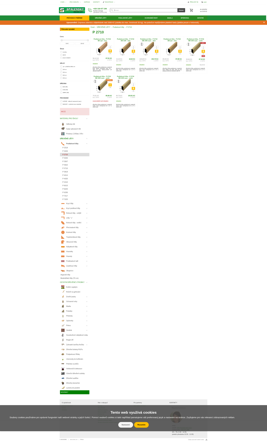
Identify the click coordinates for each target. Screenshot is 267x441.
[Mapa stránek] (206, 439)
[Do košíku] (110, 51)
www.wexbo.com (73, 439)
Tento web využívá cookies (134, 412)
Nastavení (126, 425)
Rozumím (141, 425)
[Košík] (198, 10)
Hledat (181, 10)
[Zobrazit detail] (110, 84)
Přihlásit (82, 439)
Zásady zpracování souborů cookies (196, 439)
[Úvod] (72, 10)
